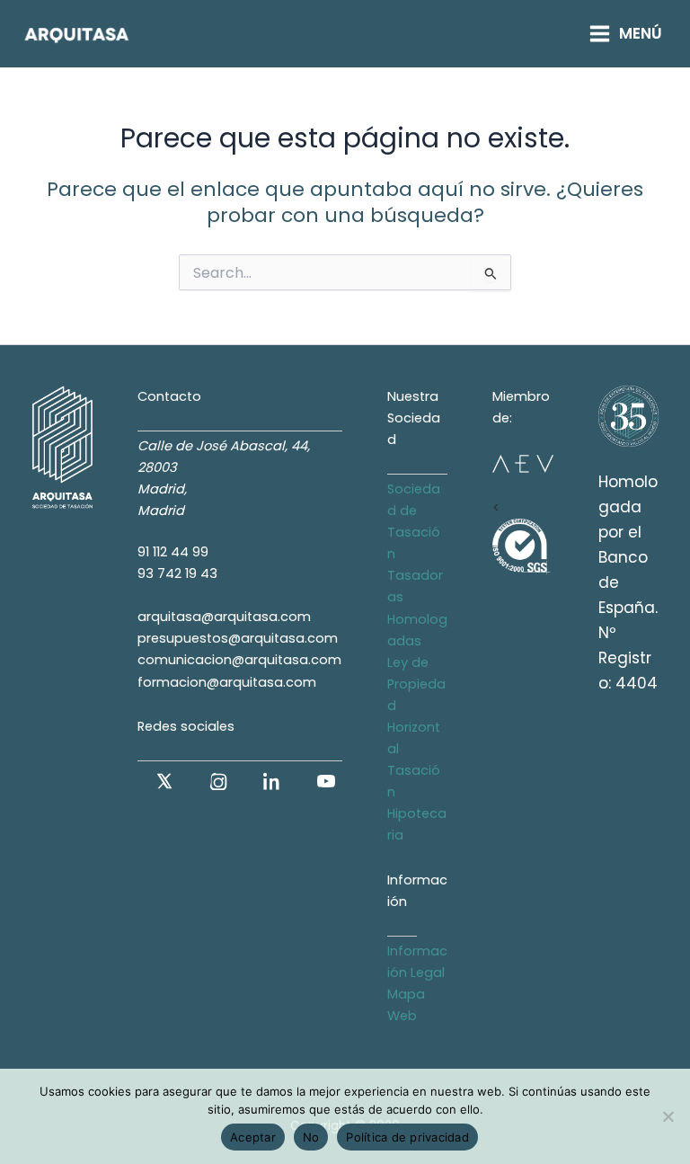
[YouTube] (326, 781)
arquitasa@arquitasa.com (224, 617)
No (311, 1137)
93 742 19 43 (177, 573)
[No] (668, 1116)
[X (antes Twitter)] (164, 781)
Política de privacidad (407, 1137)
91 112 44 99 (172, 552)
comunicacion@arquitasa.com (239, 660)
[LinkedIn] (272, 781)
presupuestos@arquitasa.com (237, 638)
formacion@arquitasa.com (226, 682)
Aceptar (253, 1137)
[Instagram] (218, 781)
